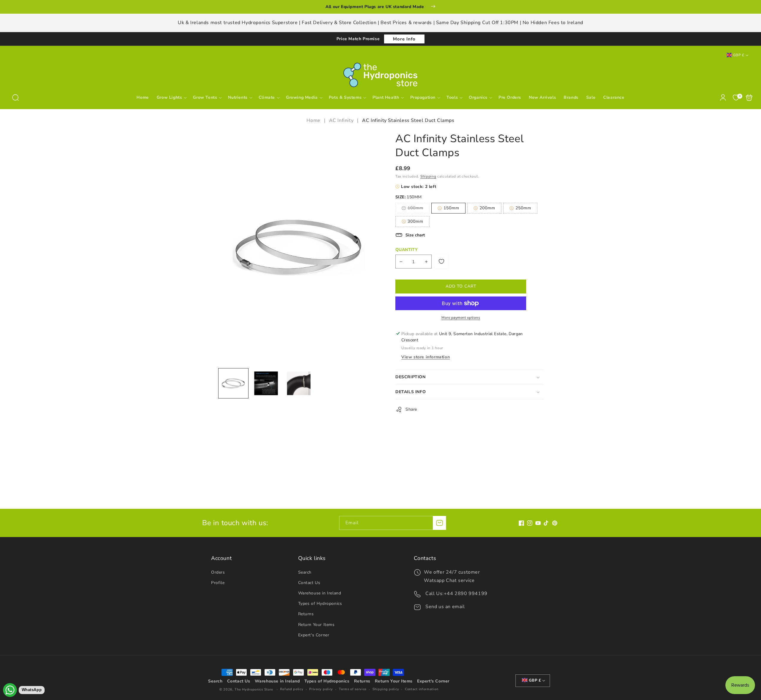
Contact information (421, 689)
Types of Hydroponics (320, 603)
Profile (217, 583)
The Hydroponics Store (254, 689)
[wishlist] (441, 261)
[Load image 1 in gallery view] (233, 383)
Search (305, 572)
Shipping (428, 176)
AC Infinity (341, 120)
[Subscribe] (439, 523)
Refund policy (291, 689)
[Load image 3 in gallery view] (299, 383)
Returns (306, 614)
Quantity (406, 249)
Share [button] (411, 409)
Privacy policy (321, 689)
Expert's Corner (313, 635)
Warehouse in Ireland (319, 593)
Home (314, 120)
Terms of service (353, 689)
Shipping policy (385, 689)
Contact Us (309, 583)
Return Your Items (316, 624)
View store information (425, 357)
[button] (15, 97)
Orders (218, 572)
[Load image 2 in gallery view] (266, 383)
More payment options (460, 317)
